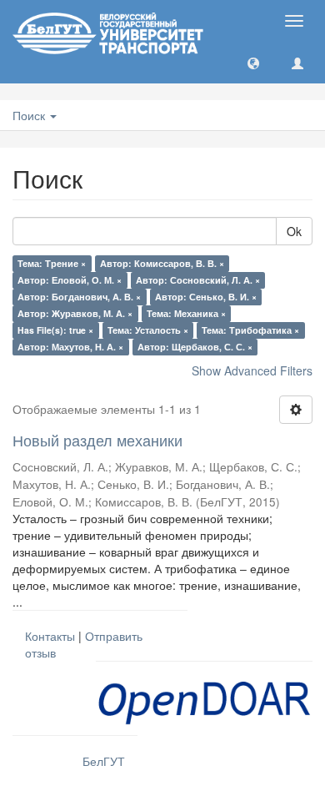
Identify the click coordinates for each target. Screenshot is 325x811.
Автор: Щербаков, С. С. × (195, 346)
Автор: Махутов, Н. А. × (70, 346)
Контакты (50, 635)
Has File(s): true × (55, 330)
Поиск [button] (30, 115)
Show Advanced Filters (252, 370)
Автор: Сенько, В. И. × (206, 296)
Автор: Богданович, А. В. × (79, 296)
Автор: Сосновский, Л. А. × (198, 280)
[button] (253, 62)
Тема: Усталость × (148, 330)
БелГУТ (103, 761)
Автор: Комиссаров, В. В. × (162, 263)
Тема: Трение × (52, 263)
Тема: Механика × (186, 313)
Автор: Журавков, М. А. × (75, 313)
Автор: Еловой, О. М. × (70, 280)
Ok (294, 231)
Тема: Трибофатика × (250, 330)
